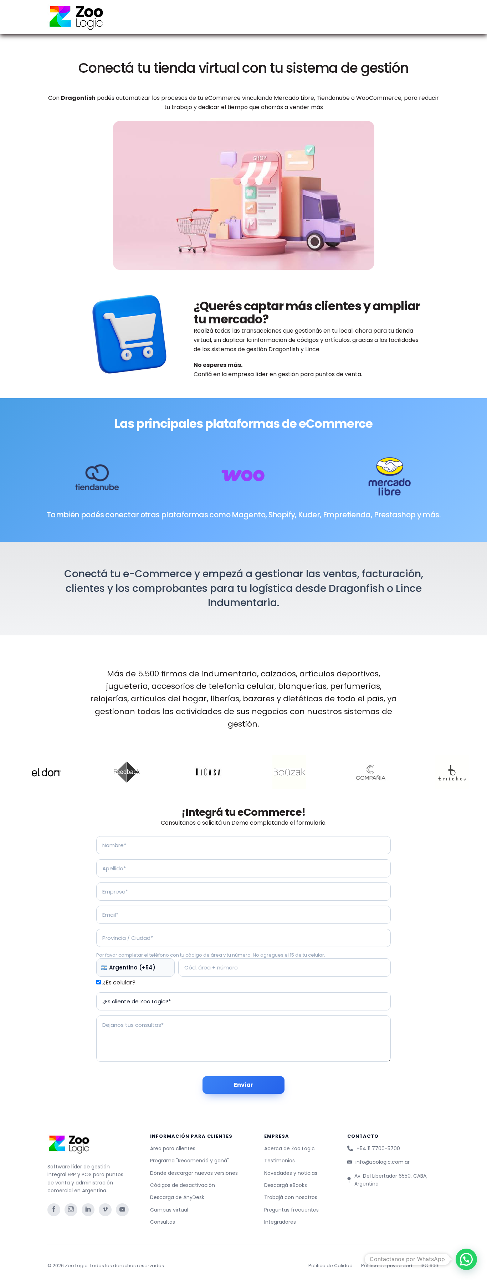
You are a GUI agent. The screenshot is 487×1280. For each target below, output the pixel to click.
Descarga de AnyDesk (177, 1197)
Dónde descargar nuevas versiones (194, 1173)
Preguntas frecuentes (291, 1209)
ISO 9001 (430, 1265)
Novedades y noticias (290, 1173)
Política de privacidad (386, 1265)
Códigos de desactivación (182, 1185)
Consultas (162, 1221)
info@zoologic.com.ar (382, 1162)
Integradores (280, 1221)
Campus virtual (169, 1209)
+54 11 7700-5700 (378, 1148)
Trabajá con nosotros (290, 1197)
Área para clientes (172, 1148)
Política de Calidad (330, 1265)
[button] (466, 1259)
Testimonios (279, 1160)
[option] (92, 772)
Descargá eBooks (285, 1185)
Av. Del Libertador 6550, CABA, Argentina (390, 1179)
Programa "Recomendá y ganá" (189, 1160)
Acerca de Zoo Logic (289, 1148)
